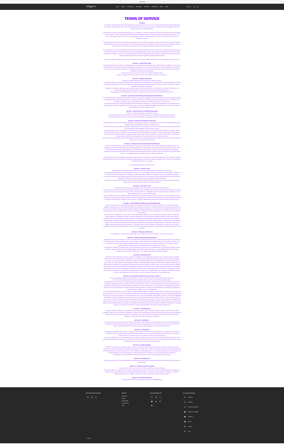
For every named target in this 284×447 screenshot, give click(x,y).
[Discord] (152, 405)
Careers (124, 398)
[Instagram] (156, 397)
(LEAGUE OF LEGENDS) (193, 407)
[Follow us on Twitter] (88, 397)
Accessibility (125, 400)
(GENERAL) (190, 397)
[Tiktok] (156, 401)
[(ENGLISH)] (185, 402)
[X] (152, 397)
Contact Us (125, 396)
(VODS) (189, 421)
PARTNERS (139, 6)
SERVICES (146, 6)
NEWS (166, 6)
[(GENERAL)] (185, 397)
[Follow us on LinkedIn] (96, 397)
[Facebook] (160, 397)
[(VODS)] (185, 422)
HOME (117, 6)
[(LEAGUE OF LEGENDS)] (185, 407)
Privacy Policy (125, 403)
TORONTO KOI (142, 1)
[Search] (194, 6)
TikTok (189, 431)
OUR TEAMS (130, 6)
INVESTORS (154, 6)
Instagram (190, 426)
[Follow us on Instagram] (92, 397)
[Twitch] (160, 401)
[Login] (197, 6)
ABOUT (123, 6)
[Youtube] (152, 401)
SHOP (161, 6)
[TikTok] (185, 431)
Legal (123, 405)
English (188, 6)
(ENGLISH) (190, 402)
